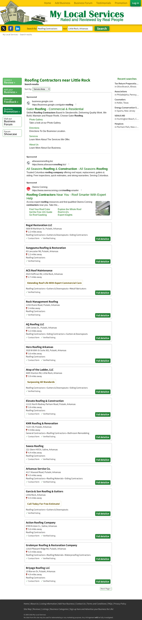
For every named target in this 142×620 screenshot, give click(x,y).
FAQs (110, 603)
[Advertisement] (71, 56)
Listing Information (48, 603)
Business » (10, 91)
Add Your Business (66, 603)
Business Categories (59, 609)
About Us (35, 603)
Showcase (10, 133)
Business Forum (9, 121)
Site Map (27, 609)
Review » (9, 81)
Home (26, 603)
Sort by (28, 89)
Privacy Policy (120, 603)
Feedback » (11, 101)
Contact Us (81, 603)
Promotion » (12, 110)
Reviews (36, 609)
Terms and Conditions (96, 603)
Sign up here (75, 609)
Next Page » (106, 588)
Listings (45, 609)
